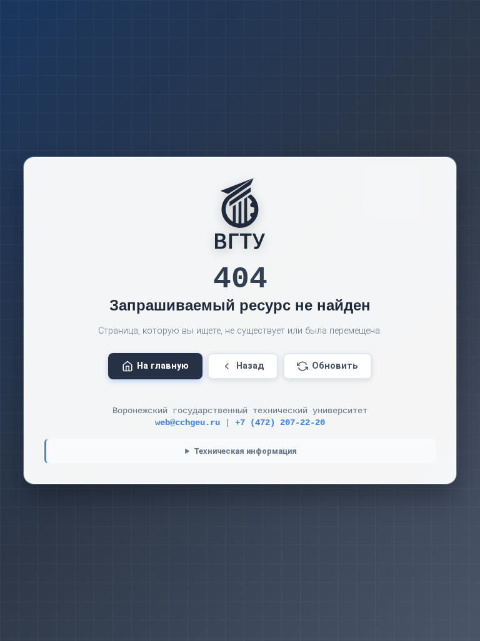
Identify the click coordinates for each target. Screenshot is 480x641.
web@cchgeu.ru (187, 423)
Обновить (335, 366)
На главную (163, 366)
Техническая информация (245, 451)
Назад (250, 366)
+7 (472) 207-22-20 (280, 423)
